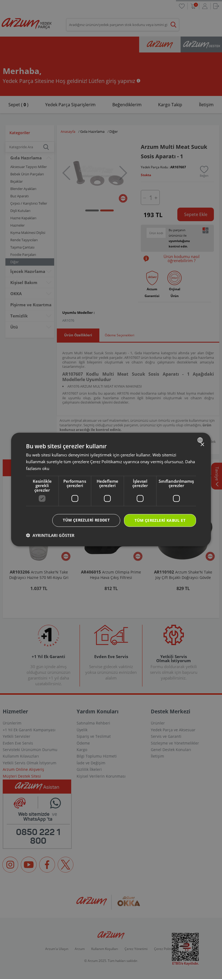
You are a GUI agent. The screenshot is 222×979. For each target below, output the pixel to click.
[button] (50, 535)
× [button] (202, 445)
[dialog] (111, 489)
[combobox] (200, 440)
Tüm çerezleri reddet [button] (86, 520)
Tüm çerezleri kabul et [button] (160, 520)
